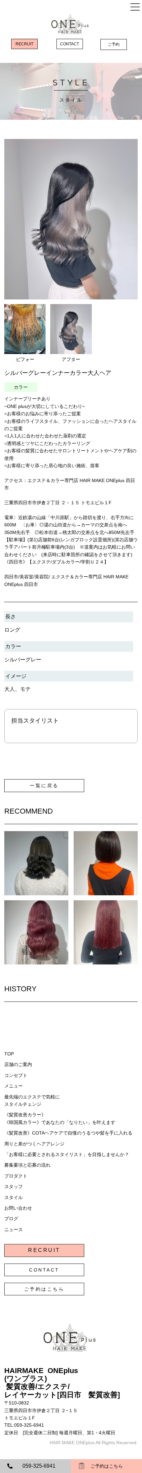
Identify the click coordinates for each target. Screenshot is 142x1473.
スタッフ (13, 1186)
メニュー (13, 1086)
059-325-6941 (38, 1466)
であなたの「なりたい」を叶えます (78, 1122)
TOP (9, 1053)
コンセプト (15, 1075)
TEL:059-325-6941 (24, 1425)
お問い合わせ (18, 1208)
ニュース (13, 1229)
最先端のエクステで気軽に (32, 1096)
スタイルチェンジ (22, 1104)
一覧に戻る (44, 785)
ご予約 (114, 44)
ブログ (11, 1218)
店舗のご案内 (18, 1064)
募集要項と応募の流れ (27, 1165)
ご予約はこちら (44, 1289)
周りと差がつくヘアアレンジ (34, 1143)
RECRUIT (24, 44)
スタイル (13, 1197)
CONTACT (69, 44)
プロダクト (15, 1176)
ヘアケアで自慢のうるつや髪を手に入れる (88, 1133)
